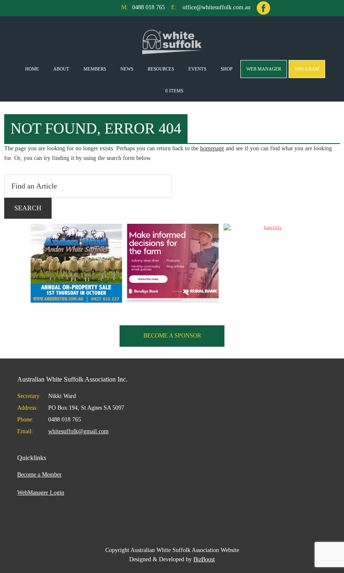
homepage (212, 148)
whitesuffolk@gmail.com (78, 431)
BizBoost (204, 559)
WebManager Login (40, 492)
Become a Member (39, 474)
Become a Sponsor (172, 335)
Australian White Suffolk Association (172, 41)
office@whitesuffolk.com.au (216, 7)
